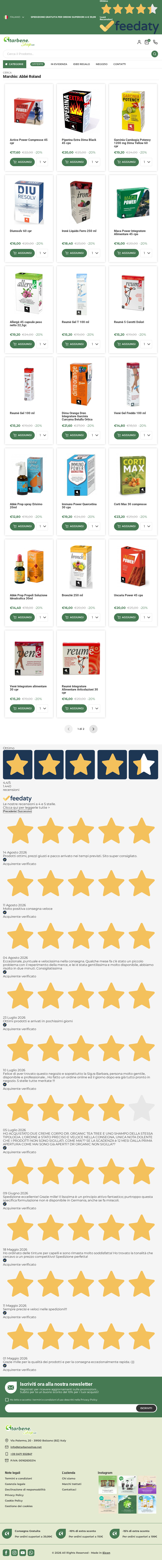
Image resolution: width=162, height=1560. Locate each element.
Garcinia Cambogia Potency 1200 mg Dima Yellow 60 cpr (132, 143)
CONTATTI (119, 64)
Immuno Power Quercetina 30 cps (79, 506)
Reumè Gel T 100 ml (75, 322)
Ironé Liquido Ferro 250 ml (79, 231)
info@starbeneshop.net (26, 1447)
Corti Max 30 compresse (130, 504)
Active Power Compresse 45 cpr (29, 141)
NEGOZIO (101, 64)
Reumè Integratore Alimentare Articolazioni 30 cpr (80, 689)
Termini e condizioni (18, 1478)
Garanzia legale (15, 1484)
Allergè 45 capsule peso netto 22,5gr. (26, 323)
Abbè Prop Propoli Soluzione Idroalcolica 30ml (28, 597)
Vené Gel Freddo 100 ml (130, 413)
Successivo (24, 811)
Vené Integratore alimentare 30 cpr (28, 688)
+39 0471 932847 (21, 1453)
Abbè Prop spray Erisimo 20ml (26, 506)
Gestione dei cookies (19, 1506)
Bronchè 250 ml (72, 595)
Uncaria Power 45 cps (128, 595)
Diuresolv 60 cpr (21, 231)
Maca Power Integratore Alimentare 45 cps (130, 232)
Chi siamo (68, 1478)
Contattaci (69, 1489)
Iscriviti (146, 1408)
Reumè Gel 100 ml (22, 413)
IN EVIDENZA (59, 64)
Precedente (9, 811)
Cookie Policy (14, 1500)
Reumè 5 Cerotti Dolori (129, 322)
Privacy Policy (89, 1399)
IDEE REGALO (81, 64)
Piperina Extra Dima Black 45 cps (79, 141)
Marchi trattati (71, 1484)
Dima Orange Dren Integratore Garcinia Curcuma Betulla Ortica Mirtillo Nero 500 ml (77, 416)
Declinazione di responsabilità (25, 1489)
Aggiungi (25, 161)
